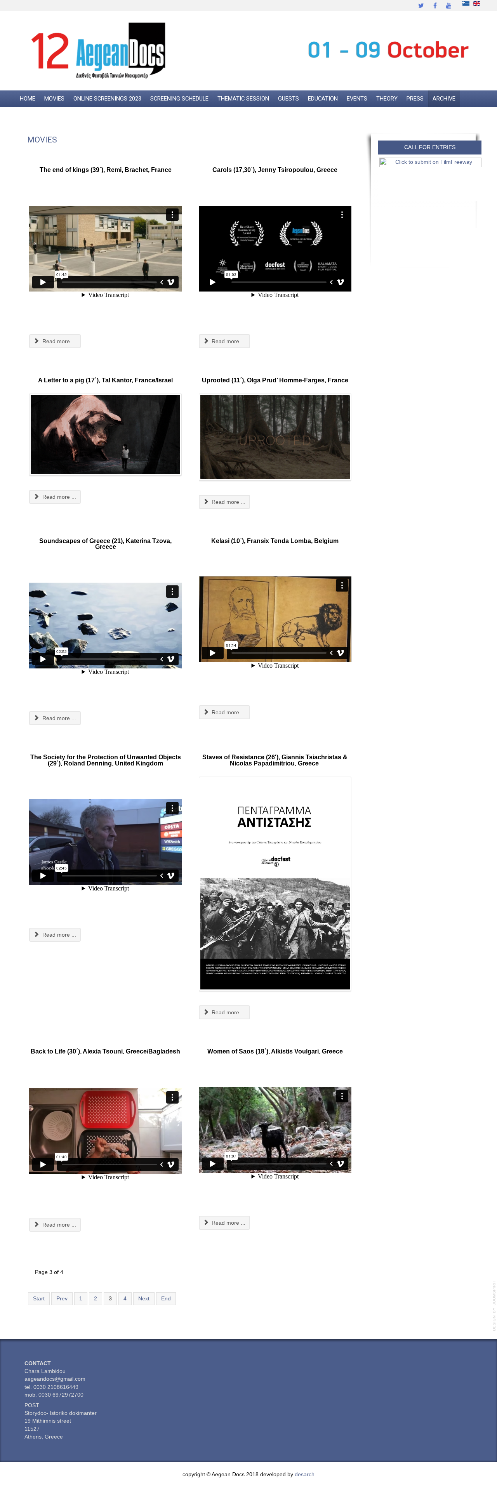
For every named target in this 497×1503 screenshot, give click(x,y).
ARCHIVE (444, 98)
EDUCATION (323, 98)
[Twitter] (421, 5)
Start (39, 1299)
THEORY (387, 98)
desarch (305, 1474)
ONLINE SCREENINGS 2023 (107, 98)
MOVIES (54, 98)
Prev (62, 1299)
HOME (27, 98)
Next (143, 1299)
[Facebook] (435, 5)
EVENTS (357, 98)
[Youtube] (449, 5)
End (166, 1299)
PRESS (415, 98)
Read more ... (58, 341)
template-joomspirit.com (494, 1306)
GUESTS (288, 98)
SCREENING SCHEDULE (179, 98)
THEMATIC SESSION (243, 98)
